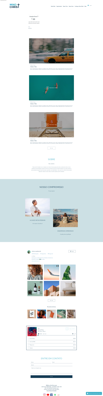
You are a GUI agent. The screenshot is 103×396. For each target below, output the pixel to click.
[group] (51, 21)
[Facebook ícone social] (51, 395)
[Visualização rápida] (33, 19)
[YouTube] (48, 395)
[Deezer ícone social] (58, 395)
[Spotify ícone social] (55, 395)
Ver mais (51, 148)
